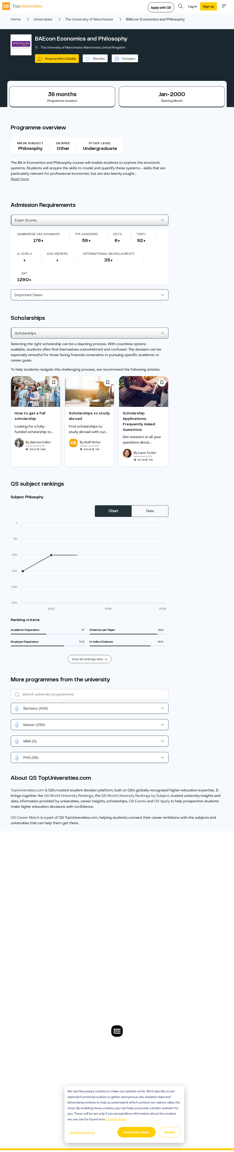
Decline (169, 1132)
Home (16, 19)
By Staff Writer (90, 442)
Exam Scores (26, 220)
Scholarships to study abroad (89, 416)
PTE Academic (86, 234)
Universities (43, 19)
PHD (30, 757)
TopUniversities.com (27, 790)
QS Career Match (25, 817)
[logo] (22, 6)
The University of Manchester (89, 19)
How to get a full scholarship (30, 416)
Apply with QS (161, 7)
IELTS (117, 234)
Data (150, 511)
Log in (192, 6)
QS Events (137, 801)
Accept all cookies (136, 1132)
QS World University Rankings (68, 795)
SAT (24, 273)
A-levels (24, 254)
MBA (30, 741)
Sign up (208, 6)
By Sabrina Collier (38, 442)
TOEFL (141, 234)
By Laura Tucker (145, 453)
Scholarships (25, 333)
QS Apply (162, 801)
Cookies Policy (116, 1119)
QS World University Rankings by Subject (135, 795)
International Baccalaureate (108, 254)
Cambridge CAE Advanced (38, 234)
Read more (20, 179)
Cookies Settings (82, 1132)
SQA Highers (57, 254)
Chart (113, 511)
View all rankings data (87, 659)
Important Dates (28, 295)
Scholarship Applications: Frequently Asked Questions (139, 421)
